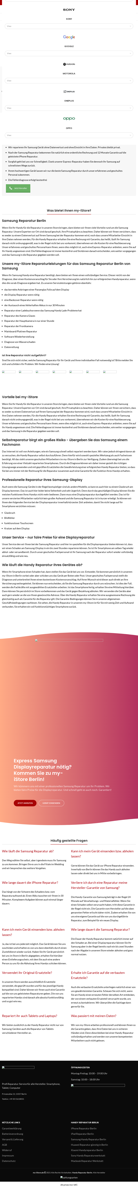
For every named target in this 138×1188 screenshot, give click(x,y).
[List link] (34, 1094)
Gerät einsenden (51, 803)
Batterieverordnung (12, 1133)
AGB (4, 1144)
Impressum (8, 1155)
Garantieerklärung (11, 1128)
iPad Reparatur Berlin (82, 1133)
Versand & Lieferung (12, 1139)
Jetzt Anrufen (20, 188)
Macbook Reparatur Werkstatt (87, 1160)
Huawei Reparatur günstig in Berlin (89, 1144)
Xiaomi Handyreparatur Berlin (87, 1150)
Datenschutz (8, 1160)
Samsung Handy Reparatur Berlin (88, 1139)
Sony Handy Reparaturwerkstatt (88, 1155)
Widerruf (7, 1150)
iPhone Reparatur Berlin (83, 1128)
